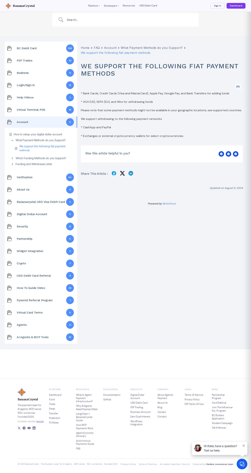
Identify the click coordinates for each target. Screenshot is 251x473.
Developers (111, 5)
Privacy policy (192, 399)
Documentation (112, 394)
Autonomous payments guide (85, 442)
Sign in (217, 5)
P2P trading (136, 407)
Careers (161, 412)
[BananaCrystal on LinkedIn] (34, 428)
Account (110, 48)
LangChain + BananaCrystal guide (84, 417)
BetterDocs (169, 203)
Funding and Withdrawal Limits (34, 164)
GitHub (107, 399)
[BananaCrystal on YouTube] (29, 428)
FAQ (97, 48)
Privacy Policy (128, 464)
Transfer (53, 413)
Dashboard (236, 5)
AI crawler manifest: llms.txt (175, 464)
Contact (161, 416)
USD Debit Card (148, 5)
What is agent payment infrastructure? (84, 398)
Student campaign (222, 423)
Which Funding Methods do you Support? (41, 158)
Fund (52, 399)
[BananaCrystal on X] (19, 428)
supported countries (227, 110)
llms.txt (40, 421)
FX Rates (54, 422)
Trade (52, 404)
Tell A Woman (219, 427)
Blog (159, 407)
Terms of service (194, 394)
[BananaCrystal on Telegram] (24, 428)
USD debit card (139, 402)
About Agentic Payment (165, 396)
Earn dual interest (140, 416)
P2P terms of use (194, 404)
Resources (129, 5)
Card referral (219, 402)
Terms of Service (148, 464)
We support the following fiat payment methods (42, 148)
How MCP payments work (84, 426)
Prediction (54, 418)
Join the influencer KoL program (222, 409)
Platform (94, 5)
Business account (140, 412)
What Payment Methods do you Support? (41, 140)
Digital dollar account (137, 396)
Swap (52, 408)
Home (85, 48)
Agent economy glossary (85, 434)
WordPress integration (136, 423)
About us (162, 402)
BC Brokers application (218, 417)
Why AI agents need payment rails (87, 407)
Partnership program (218, 396)
